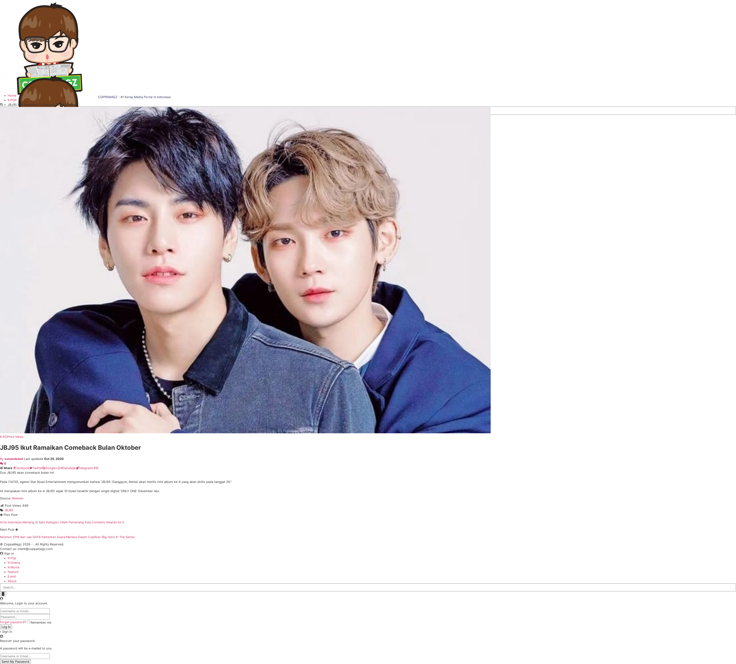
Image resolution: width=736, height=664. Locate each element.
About (12, 581)
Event (12, 576)
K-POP (4, 437)
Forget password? (13, 622)
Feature (13, 572)
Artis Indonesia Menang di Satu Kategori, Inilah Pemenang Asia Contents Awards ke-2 (62, 522)
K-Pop (12, 558)
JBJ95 (8, 510)
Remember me (40, 622)
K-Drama (14, 563)
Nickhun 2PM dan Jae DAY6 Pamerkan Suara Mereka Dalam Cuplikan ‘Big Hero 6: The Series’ (67, 537)
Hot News (16, 437)
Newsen (17, 498)
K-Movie (13, 567)
